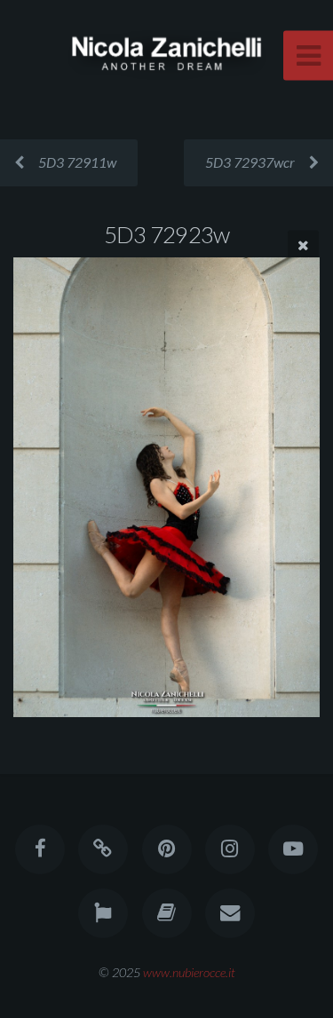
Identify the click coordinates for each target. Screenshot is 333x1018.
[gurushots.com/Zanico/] (103, 913)
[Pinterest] (166, 849)
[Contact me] (230, 913)
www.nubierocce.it (189, 972)
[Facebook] (40, 849)
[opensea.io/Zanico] (103, 849)
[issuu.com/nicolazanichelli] (166, 913)
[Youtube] (293, 849)
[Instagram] (230, 849)
